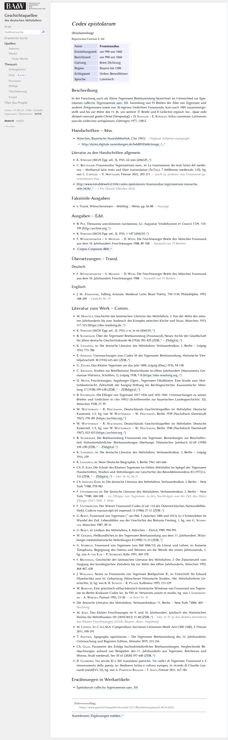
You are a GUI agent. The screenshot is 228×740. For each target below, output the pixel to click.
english (20, 120)
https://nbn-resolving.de (105, 325)
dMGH (142, 160)
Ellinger (82, 501)
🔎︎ (43, 32)
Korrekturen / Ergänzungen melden (96, 716)
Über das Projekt (16, 103)
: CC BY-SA (14, 110)
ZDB (156, 340)
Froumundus (109, 46)
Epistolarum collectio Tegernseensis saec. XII (107, 687)
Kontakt (38, 110)
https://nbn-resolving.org (161, 375)
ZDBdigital (128, 389)
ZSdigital (172, 340)
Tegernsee (193, 103)
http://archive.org (95, 228)
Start (8, 27)
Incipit (13, 97)
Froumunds (156, 107)
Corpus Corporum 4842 (93, 249)
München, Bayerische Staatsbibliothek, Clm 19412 (111, 138)
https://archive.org (109, 418)
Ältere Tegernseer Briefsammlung (132, 98)
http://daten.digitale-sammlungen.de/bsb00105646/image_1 (122, 144)
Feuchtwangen (103, 621)
